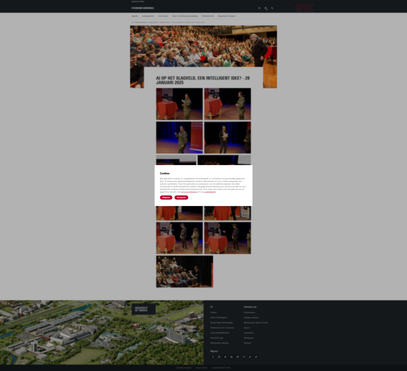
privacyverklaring (189, 192)
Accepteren (181, 197)
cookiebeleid (210, 192)
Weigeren (166, 197)
